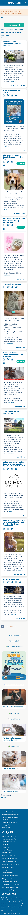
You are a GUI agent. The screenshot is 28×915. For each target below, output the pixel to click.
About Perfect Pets (7, 812)
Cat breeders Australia (9, 839)
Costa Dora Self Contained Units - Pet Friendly (12, 44)
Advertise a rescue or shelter (11, 884)
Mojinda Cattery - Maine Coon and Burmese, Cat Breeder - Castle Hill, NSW (14, 464)
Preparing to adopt (7, 867)
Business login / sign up (9, 890)
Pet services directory (8, 855)
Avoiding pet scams (8, 870)
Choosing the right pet (9, 862)
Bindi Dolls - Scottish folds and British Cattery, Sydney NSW (14, 221)
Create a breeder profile (9, 882)
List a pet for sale (7, 879)
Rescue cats (5, 847)
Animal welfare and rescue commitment (10, 818)
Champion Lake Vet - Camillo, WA (12, 412)
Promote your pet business (10, 887)
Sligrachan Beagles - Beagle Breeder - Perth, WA (13, 157)
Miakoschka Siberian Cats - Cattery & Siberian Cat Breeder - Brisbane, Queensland (14, 523)
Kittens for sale (6, 853)
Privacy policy (6, 825)
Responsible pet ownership (10, 875)
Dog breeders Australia (9, 836)
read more (14, 81)
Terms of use (6, 828)
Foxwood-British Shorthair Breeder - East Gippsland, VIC (13, 355)
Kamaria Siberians (11, 579)
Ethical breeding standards (10, 815)
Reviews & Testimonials (9, 822)
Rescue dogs (6, 844)
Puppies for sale (7, 850)
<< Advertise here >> (14, 635)
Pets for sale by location (9, 858)
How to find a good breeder (10, 864)
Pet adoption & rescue (8, 842)
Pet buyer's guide (7, 873)
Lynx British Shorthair (12, 284)
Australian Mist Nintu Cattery (12, 91)
